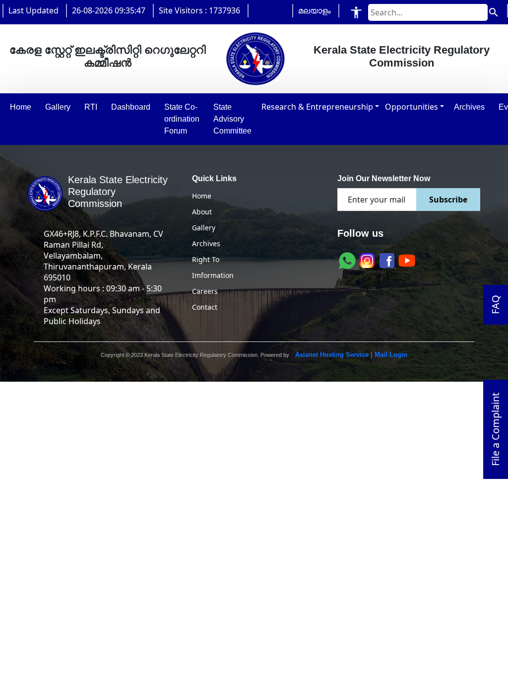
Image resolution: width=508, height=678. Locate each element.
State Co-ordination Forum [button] (181, 119)
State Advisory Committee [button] (232, 119)
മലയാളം (314, 10)
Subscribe (448, 199)
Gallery (203, 227)
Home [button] (20, 107)
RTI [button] (90, 107)
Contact (204, 307)
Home (201, 196)
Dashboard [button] (130, 107)
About (202, 211)
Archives (206, 243)
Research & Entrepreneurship (317, 106)
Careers (205, 291)
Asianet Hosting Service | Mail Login (350, 354)
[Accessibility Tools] (356, 12)
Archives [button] (469, 107)
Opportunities (411, 106)
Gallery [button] (57, 107)
